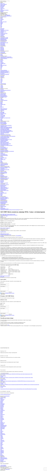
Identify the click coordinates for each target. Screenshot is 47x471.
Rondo (1, 161)
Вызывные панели (3, 185)
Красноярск (2, 419)
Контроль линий (3, 94)
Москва (1, 398)
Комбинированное (3, 39)
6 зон (1, 82)
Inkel (1, 106)
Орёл (1, 430)
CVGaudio (2, 19)
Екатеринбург (2, 410)
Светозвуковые (2, 153)
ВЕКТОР (1, 60)
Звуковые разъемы (3, 206)
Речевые (1, 152)
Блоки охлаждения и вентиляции (5, 143)
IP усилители (2, 73)
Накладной (2, 47)
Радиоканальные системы (4, 144)
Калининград (2, 414)
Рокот (1, 119)
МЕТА (1, 20)
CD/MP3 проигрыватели (4, 163)
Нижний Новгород (3, 426)
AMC (1, 24)
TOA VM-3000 (2, 116)
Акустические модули (3, 154)
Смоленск (1, 438)
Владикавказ (2, 404)
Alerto (1, 66)
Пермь (1, 432)
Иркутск (1, 412)
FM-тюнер (2, 89)
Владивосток (2, 403)
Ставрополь (2, 440)
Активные (2, 35)
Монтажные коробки (3, 198)
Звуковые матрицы (3, 141)
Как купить (2, 6)
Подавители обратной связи (4, 169)
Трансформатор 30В (3, 40)
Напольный (2, 50)
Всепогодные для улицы (4, 42)
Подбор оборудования (3, 458)
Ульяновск (2, 448)
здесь (8, 324)
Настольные (2, 175)
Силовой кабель (2, 203)
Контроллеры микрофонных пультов (6, 139)
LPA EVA (1, 114)
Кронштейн (2, 49)
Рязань (1, 435)
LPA (1, 25)
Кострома (1, 417)
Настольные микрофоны (4, 150)
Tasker (1, 195)
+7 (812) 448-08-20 (18, 235)
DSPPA (1, 23)
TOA (1, 26)
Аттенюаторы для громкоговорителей (6, 145)
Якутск (1, 454)
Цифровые (2, 76)
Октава (1, 120)
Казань (1, 413)
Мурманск (2, 424)
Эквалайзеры (2, 168)
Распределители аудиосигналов (5, 134)
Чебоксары (2, 451)
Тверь (1, 443)
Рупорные (2, 32)
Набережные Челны (3, 425)
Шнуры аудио (2, 205)
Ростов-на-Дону (2, 434)
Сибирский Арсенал (3, 109)
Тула (1, 446)
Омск (1, 429)
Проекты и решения (3, 4)
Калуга (1, 415)
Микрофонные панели (3, 176)
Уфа (1, 449)
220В (1, 98)
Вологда (1, 407)
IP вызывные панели (3, 148)
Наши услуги (2, 3)
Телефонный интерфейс (4, 140)
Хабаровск (2, 450)
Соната (1, 118)
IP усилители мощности (4, 147)
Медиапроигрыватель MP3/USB (5, 90)
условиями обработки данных (9, 315)
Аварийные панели (3, 126)
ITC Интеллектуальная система (5, 117)
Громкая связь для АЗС (4, 188)
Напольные (2, 181)
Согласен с (7, 315)
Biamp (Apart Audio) (3, 21)
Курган (1, 420)
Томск (1, 445)
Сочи (1, 439)
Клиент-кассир (2, 186)
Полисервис (2, 110)
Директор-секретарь (3, 187)
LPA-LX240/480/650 (3, 123)
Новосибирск (2, 428)
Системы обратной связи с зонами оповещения (7, 136)
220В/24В (1, 99)
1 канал (1, 85)
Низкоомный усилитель (4, 38)
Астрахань (2, 400)
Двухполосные (2, 52)
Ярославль (2, 455)
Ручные (1, 174)
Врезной (1, 46)
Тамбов (1, 442)
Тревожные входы (3, 93)
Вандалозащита (2, 45)
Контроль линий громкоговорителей (6, 127)
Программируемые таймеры (4, 129)
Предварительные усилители (5, 72)
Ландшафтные (2, 34)
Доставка (1, 7)
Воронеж (1, 408)
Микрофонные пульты (3, 178)
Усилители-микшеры (3, 70)
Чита (1, 453)
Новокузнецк (2, 427)
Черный (1, 55)
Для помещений (2, 41)
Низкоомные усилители (4, 71)
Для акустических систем (4, 208)
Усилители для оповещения (4, 74)
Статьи (1, 9)
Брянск (1, 402)
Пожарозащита (2, 44)
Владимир (2, 405)
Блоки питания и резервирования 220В (6, 131)
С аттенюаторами (3, 83)
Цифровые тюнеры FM (4, 164)
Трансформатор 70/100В (4, 37)
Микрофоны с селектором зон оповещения (7, 151)
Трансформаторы (3, 199)
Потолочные (2, 28)
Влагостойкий (2, 43)
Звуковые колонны (3, 31)
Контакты (1, 460)
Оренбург (1, 431)
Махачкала (2, 423)
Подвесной (2, 48)
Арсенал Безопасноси (3, 108)
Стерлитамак (2, 441)
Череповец (2, 452)
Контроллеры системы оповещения (5, 125)
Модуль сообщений (3, 95)
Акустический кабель (3, 201)
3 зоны (1, 80)
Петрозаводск (2, 433)
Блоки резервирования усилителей (5, 130)
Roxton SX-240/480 (3, 122)
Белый (1, 54)
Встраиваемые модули (3, 138)
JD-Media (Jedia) (2, 63)
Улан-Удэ (1, 447)
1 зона (1, 78)
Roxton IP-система (3, 113)
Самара (1, 436)
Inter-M (1, 22)
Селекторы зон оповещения (4, 128)
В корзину (2, 375)
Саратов (1, 437)
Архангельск (2, 399)
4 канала (1, 87)
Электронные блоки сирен (4, 132)
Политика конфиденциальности (5, 394)
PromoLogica (8, 469)
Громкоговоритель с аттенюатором (5, 56)
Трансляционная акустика (4, 30)
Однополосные (2, 51)
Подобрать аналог (3, 231)
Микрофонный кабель (3, 202)
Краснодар (2, 418)
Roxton (1, 18)
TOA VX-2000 (2, 115)
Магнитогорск (2, 422)
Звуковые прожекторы (3, 33)
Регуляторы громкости (3, 197)
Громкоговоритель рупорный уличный (6, 57)
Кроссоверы (2, 170)
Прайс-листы (2, 8)
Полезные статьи (3, 461)
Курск (1, 421)
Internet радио (2, 165)
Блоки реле (2, 133)
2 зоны (1, 79)
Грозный (1, 409)
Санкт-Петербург (3, 397)
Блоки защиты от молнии (4, 142)
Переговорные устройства (4, 184)
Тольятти (1, 444)
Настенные (2, 29)
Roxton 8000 (2, 112)
